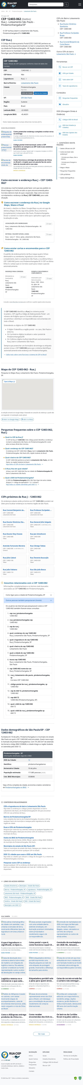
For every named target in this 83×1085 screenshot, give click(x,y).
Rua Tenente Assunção (39, 558)
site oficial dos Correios (16, 302)
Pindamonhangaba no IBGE (16, 787)
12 (29, 760)
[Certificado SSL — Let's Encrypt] (80, 1078)
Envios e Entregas (19, 170)
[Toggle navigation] (80, 4)
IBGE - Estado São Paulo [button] (34, 897)
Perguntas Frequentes (67, 171)
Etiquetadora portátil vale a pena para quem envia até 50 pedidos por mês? (41, 981)
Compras (32, 988)
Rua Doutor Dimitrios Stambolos (14, 522)
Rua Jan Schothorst (38, 534)
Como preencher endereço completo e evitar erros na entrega (33, 133)
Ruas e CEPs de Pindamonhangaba (18, 827)
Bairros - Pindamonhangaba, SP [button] (15, 890)
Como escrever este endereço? (67, 153)
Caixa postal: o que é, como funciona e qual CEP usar (41, 944)
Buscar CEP (46, 1065)
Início (31, 1056)
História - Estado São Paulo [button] (13, 901)
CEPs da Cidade (27, 93)
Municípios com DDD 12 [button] (12, 905)
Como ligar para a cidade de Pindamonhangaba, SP (25, 595)
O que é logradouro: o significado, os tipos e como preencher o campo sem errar (13, 946)
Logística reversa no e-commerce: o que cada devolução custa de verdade (11, 982)
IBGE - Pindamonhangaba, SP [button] (14, 897)
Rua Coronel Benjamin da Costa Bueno (14, 510)
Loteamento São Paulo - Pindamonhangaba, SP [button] (20, 893)
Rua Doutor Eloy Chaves (12, 534)
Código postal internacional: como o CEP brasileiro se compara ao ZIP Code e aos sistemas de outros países (33, 147)
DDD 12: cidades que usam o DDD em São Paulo (23, 854)
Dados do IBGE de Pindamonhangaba (19, 838)
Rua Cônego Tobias (37, 546)
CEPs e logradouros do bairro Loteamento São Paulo (25, 806)
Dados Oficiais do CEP (67, 148)
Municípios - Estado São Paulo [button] (29, 886)
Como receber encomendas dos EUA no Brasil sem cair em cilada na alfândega (40, 1018)
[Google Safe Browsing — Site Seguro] (75, 1078)
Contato (31, 1071)
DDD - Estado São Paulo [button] (32, 901)
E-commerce (60, 952)
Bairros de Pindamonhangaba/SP (17, 817)
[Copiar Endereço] (26, 79)
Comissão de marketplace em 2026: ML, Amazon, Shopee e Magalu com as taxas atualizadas (69, 946)
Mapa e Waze (64, 167)
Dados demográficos (67, 178)
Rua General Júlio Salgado (40, 522)
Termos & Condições (70, 1056)
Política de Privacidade (71, 1059)
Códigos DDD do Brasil (50, 1062)
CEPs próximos (65, 174)
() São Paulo (26, 98)
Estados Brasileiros (49, 1059)
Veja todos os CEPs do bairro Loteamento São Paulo (23, 464)
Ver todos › (15, 916)
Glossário (32, 1068)
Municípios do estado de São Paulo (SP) (19, 846)
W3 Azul (7, 1060)
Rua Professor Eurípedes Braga (41, 510)
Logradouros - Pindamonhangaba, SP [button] (39, 890)
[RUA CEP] (9, 4)
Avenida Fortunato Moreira (14, 546)
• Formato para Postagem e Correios (69, 163)
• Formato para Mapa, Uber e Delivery (69, 158)
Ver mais (41, 1034)
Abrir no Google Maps (11, 419)
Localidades (61, 1024)
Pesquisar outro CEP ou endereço (17, 863)
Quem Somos (33, 1059)
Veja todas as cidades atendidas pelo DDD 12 (21, 484)
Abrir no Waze (28, 419)
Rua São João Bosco (38, 569)
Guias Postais (17, 140)
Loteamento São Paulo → (66, 54)
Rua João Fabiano (10, 569)
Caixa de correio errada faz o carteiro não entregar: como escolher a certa (69, 981)
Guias (45, 1056)
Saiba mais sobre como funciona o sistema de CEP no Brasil (26, 355)
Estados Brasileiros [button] (11, 886)
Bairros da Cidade (41, 93)
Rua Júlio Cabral (9, 558)
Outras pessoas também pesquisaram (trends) (24, 600)
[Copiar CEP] (30, 70)
